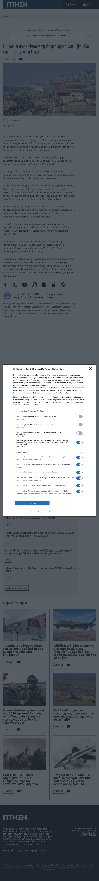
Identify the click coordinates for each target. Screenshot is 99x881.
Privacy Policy (63, 512)
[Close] (91, 369)
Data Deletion (36, 512)
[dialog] (49, 440)
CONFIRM (32, 503)
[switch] (79, 416)
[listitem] (49, 411)
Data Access (49, 512)
